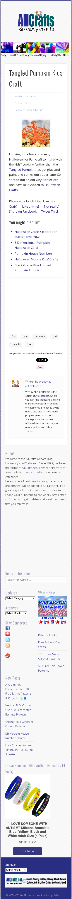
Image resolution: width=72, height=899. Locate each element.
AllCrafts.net (42, 395)
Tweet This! (49, 211)
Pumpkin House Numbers (34, 253)
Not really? (52, 206)
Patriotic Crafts (47, 635)
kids (56, 336)
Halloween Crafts (23, 110)
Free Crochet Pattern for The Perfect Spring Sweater (19, 749)
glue (26, 336)
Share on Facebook (23, 211)
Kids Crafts (38, 110)
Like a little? (30, 206)
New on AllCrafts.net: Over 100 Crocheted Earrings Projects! (18, 709)
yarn (31, 344)
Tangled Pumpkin (22, 169)
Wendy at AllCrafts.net (26, 96)
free (14, 336)
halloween (40, 336)
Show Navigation (57, 33)
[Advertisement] (40, 307)
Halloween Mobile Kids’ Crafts (36, 259)
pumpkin (16, 344)
